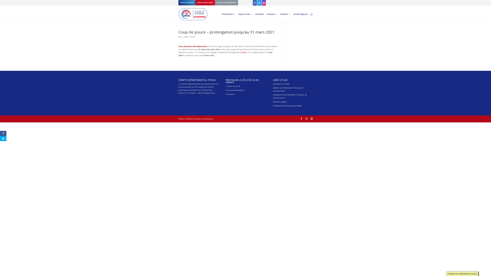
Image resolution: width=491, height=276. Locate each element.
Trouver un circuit (233, 86)
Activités (284, 14)
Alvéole (244, 52)
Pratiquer (271, 14)
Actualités (259, 14)
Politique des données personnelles (287, 106)
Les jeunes (230, 94)
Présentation (227, 14)
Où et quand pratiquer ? (235, 90)
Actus (192, 37)
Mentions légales (280, 102)
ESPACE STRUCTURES (205, 3)
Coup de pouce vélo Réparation (192, 46)
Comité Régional (300, 14)
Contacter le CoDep (281, 84)
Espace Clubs (244, 14)
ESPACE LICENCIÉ (186, 3)
